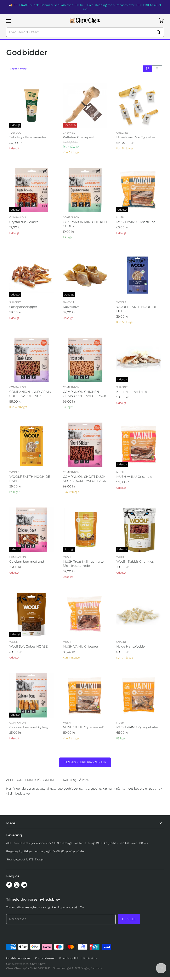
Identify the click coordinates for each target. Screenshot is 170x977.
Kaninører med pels (131, 392)
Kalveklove (71, 307)
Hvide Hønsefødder (131, 646)
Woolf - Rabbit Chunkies (135, 561)
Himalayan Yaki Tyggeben (136, 137)
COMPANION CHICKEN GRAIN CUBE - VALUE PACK (84, 394)
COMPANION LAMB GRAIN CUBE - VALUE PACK (30, 394)
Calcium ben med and (26, 561)
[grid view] (147, 68)
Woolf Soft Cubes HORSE (28, 646)
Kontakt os (90, 958)
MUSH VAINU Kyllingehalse (137, 727)
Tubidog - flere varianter (27, 137)
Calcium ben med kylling (28, 727)
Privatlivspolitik (69, 958)
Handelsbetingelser (18, 958)
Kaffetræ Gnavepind (78, 137)
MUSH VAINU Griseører (80, 646)
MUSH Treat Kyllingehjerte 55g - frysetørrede (83, 564)
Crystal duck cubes (23, 222)
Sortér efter (18, 68)
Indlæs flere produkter (85, 762)
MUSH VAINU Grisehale (134, 477)
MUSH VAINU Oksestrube (135, 222)
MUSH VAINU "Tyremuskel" (83, 727)
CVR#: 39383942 (40, 968)
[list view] (157, 68)
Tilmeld (128, 919)
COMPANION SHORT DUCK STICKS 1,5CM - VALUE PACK (84, 479)
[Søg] (158, 32)
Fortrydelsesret (45, 958)
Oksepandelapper (23, 307)
